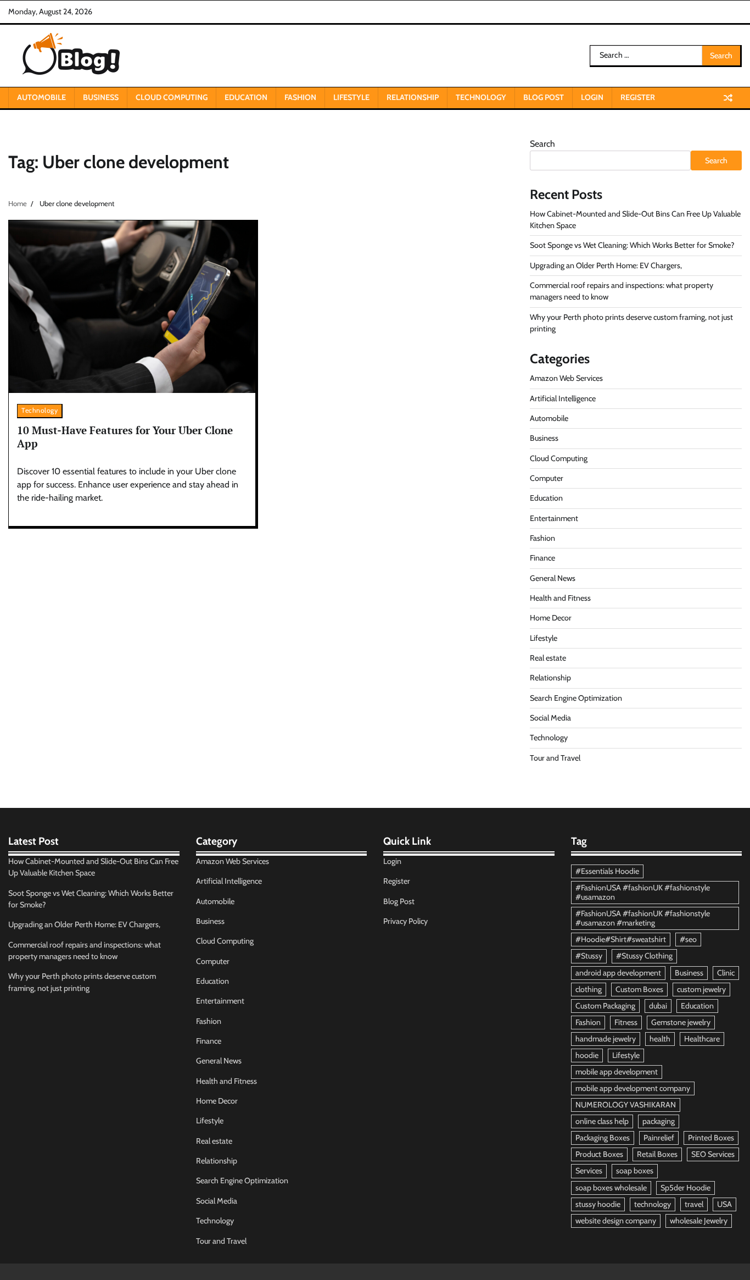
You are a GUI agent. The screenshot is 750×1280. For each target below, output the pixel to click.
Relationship (413, 97)
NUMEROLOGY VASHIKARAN (625, 1105)
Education (246, 97)
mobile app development (616, 1072)
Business (101, 97)
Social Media (550, 718)
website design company (615, 1221)
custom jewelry (701, 989)
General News (552, 578)
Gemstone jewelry (680, 1022)
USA (724, 1204)
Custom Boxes (639, 989)
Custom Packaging (605, 1006)
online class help (602, 1121)
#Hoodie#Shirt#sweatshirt (620, 939)
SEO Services (713, 1154)
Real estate (548, 658)
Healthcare (702, 1039)
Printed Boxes (711, 1138)
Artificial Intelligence (563, 398)
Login (592, 97)
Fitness (625, 1022)
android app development (618, 973)
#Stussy (588, 956)
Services (588, 1171)
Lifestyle (351, 97)
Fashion (300, 97)
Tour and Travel (555, 758)
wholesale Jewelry (698, 1221)
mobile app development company (632, 1088)
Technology (481, 97)
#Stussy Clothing (644, 956)
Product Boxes (599, 1154)
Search (542, 143)
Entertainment (554, 518)
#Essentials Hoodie (607, 871)
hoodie (586, 1055)
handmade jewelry (605, 1039)
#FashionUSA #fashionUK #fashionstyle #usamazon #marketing (642, 918)
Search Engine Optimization (576, 698)
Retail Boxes (657, 1154)
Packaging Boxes (602, 1138)
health (660, 1039)
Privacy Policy (405, 921)
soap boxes (634, 1171)
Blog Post (543, 97)
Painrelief (658, 1138)
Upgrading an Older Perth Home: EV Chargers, (606, 265)
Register (637, 97)
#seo (688, 939)
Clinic (726, 973)
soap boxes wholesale (611, 1188)
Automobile (41, 97)
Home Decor (551, 618)
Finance (542, 558)
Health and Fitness (560, 598)
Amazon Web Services (566, 378)
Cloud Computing (172, 97)
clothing (588, 989)
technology (652, 1204)
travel (694, 1204)
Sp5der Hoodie (685, 1188)
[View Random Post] (728, 98)
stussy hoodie (597, 1204)
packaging (658, 1121)
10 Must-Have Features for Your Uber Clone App (125, 437)
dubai (658, 1006)
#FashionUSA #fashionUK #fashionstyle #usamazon (642, 892)
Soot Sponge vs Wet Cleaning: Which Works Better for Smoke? (632, 245)
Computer (546, 478)
